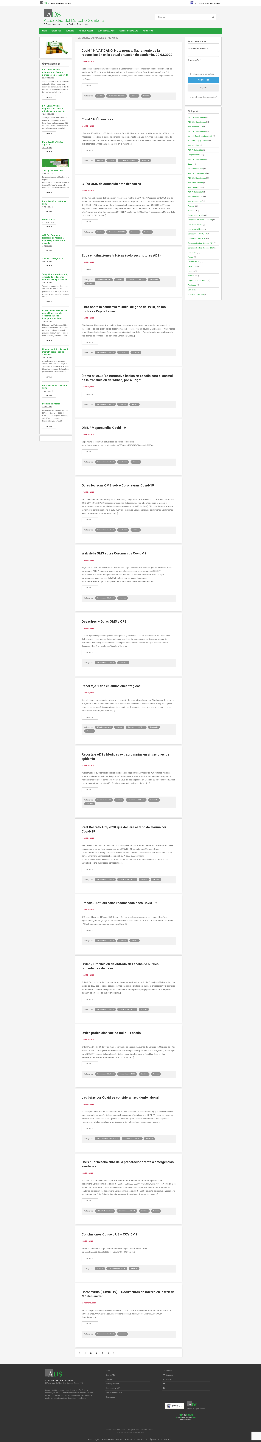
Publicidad (192, 285)
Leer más (49, 97)
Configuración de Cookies (158, 1439)
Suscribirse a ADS (106, 31)
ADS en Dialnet (193, 145)
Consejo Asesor (85, 31)
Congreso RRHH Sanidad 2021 (107, 1138)
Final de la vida (194, 262)
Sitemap (168, 1379)
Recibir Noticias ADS (128, 31)
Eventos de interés (51, 404)
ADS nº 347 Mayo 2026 (52, 259)
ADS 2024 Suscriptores (197, 122)
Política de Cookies (134, 1439)
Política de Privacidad (112, 1439)
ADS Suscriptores (195, 201)
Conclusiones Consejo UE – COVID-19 (110, 1234)
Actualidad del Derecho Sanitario (74, 20)
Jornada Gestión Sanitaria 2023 (200, 136)
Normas (146, 96)
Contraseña (194, 60)
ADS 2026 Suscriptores (197, 117)
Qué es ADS (56, 31)
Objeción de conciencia (197, 280)
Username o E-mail (198, 48)
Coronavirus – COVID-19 (197, 234)
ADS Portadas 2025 (195, 150)
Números (70, 31)
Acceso (168, 1371)
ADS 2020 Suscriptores (105, 1211)
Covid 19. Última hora (97, 119)
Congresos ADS (194, 155)
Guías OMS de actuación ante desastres (111, 184)
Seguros (191, 164)
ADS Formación (194, 187)
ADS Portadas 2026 (195, 127)
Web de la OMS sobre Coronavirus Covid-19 (114, 553)
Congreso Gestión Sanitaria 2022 (201, 243)
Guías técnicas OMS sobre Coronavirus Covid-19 (118, 485)
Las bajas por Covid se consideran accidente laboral (120, 1097)
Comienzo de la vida (196, 215)
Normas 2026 (48, 220)
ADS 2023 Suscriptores (197, 131)
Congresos (147, 31)
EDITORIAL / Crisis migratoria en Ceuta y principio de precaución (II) (55, 72)
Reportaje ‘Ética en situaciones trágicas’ (111, 686)
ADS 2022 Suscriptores (197, 159)
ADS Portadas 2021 (195, 192)
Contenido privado (195, 225)
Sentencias (192, 290)
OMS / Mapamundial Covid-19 (104, 428)
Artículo (100, 160)
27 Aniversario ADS (104, 279)
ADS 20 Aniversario (195, 183)
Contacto (169, 1375)
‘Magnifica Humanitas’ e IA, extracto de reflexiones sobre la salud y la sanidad (55, 277)
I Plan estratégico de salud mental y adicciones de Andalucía (55, 352)
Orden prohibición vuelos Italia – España (111, 1033)
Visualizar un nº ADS (196, 294)
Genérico (134, 96)
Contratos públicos (195, 229)
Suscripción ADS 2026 (52, 170)
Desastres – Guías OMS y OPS (104, 621)
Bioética (100, 96)
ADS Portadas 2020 (195, 196)
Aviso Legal (93, 1439)
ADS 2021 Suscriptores (197, 173)
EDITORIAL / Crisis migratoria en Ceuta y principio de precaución (53, 108)
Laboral (191, 271)
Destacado (134, 232)
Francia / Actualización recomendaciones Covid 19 (119, 903)
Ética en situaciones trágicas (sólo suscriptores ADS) (121, 255)
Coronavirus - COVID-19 (117, 96)
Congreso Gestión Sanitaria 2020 (201, 248)
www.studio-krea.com (136, 1433)
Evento (190, 257)
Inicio (44, 31)
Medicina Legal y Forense (198, 141)
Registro (203, 87)
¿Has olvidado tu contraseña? (203, 97)
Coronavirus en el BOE (127, 879)
